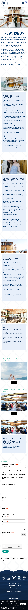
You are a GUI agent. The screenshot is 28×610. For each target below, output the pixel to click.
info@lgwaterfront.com (15, 591)
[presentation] (12, 382)
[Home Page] (4, 6)
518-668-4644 (15, 588)
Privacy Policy (14, 595)
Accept (22, 604)
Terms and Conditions (14, 598)
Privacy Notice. (14, 608)
